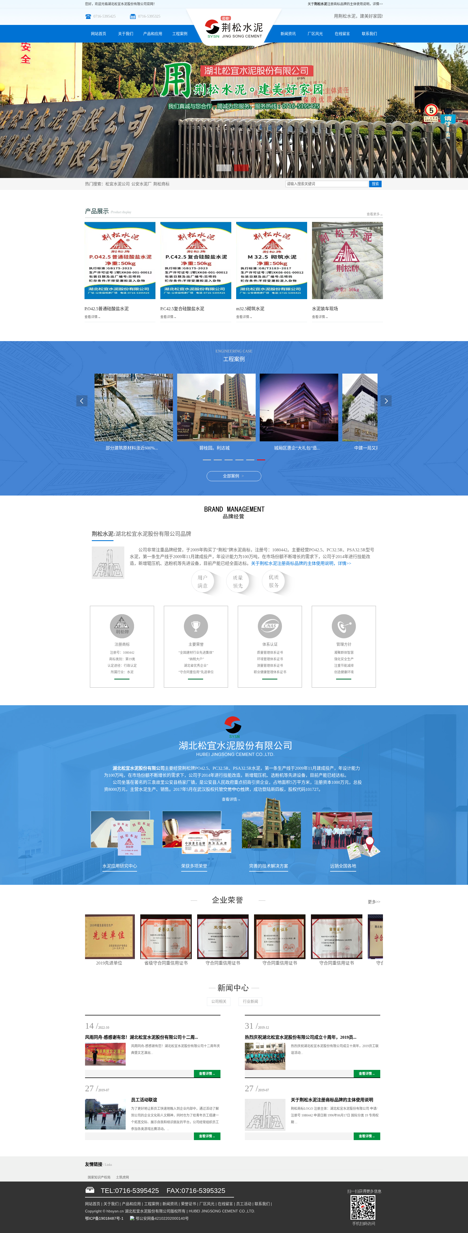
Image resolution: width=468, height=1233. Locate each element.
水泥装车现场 (325, 308)
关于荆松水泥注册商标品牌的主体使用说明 (332, 1100)
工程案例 (179, 34)
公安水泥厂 (141, 184)
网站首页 (98, 34)
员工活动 (243, 1204)
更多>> (374, 902)
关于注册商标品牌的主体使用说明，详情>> (345, 4)
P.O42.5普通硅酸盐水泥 (106, 308)
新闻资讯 (288, 34)
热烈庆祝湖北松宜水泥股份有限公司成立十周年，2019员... (300, 1037)
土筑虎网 (122, 1177)
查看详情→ (92, 317)
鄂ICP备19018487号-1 (104, 1218)
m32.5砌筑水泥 (250, 308)
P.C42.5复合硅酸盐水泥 (182, 308)
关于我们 (125, 34)
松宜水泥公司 (117, 184)
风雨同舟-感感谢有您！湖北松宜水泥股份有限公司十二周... (141, 1037)
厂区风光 (315, 34)
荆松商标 (161, 184)
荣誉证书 (188, 1204)
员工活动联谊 (144, 1100)
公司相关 (218, 1001)
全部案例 (231, 476)
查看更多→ (375, 214)
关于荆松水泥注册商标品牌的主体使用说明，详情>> (301, 563)
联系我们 (369, 34)
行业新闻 (250, 1001)
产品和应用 (152, 34)
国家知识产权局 (99, 1177)
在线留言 (342, 34)
